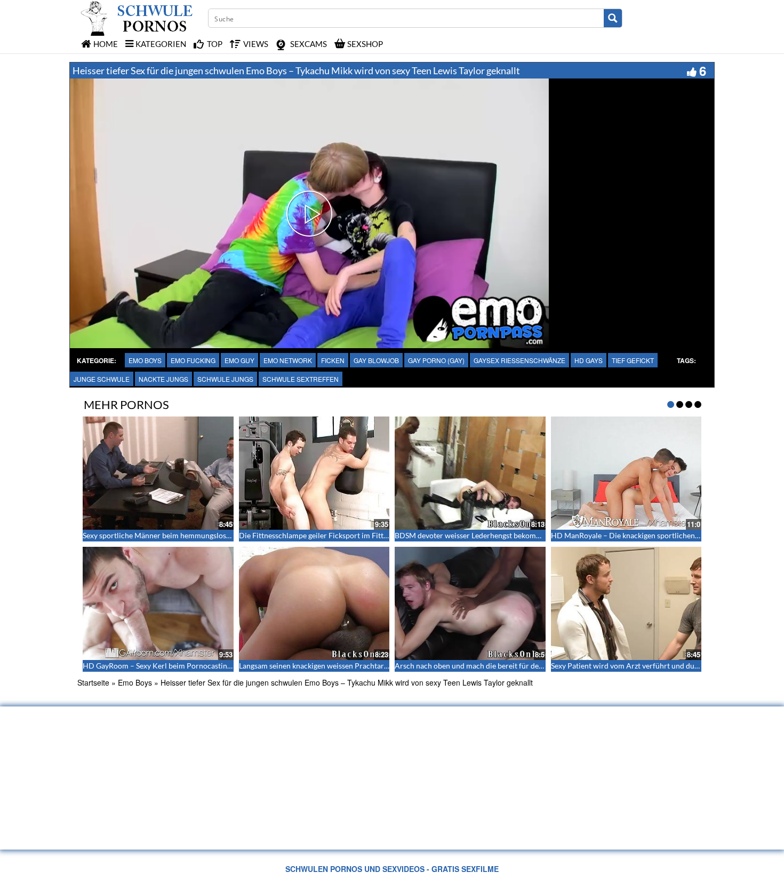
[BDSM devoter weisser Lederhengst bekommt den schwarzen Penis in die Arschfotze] (470, 473)
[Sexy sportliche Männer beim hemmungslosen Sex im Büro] (158, 473)
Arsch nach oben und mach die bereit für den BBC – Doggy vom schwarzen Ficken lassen (540, 665)
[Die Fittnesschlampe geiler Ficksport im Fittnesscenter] (314, 473)
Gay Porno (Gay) (436, 360)
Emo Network (287, 360)
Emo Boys (145, 360)
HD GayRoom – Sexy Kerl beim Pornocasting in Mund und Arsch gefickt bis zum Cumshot (230, 665)
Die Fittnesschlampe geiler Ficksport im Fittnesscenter (329, 535)
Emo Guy (239, 360)
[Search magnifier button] (613, 18)
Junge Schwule (102, 378)
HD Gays (588, 360)
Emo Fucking (193, 360)
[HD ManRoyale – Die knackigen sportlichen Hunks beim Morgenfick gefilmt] (626, 473)
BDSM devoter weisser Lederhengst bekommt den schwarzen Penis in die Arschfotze (534, 535)
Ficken (333, 360)
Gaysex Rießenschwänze (519, 360)
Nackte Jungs (163, 378)
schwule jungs (225, 378)
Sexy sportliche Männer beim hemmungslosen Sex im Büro (179, 535)
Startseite (93, 682)
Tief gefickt (633, 360)
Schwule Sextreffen (300, 378)
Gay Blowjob (376, 360)
